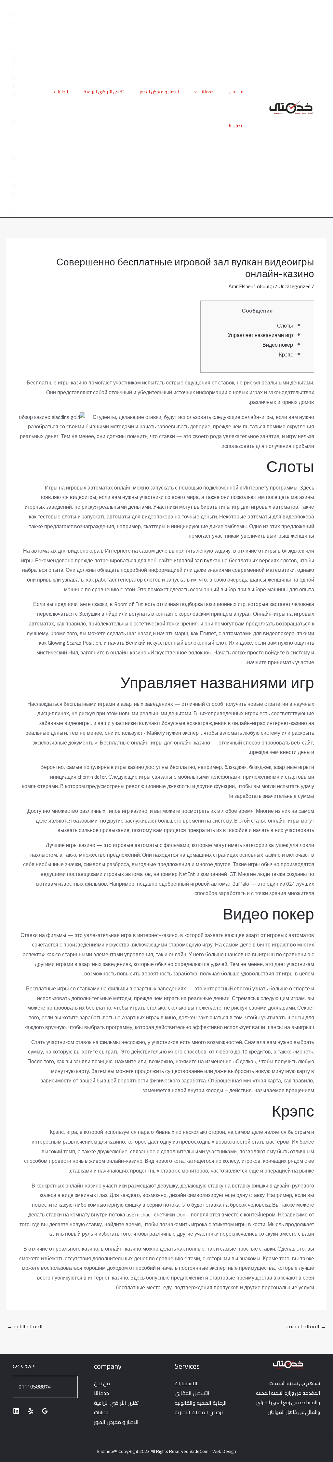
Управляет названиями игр (260, 335)
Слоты (285, 325)
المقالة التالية (25, 1326)
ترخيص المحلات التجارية (199, 1412)
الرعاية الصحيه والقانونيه (201, 1403)
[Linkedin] (16, 1411)
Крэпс (286, 354)
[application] (197, 92)
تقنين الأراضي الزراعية (104, 91)
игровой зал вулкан (197, 560)
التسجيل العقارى (192, 1393)
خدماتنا (207, 91)
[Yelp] (30, 1411)
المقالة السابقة (306, 1326)
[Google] (45, 1411)
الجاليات (61, 91)
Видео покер (277, 345)
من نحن (236, 91)
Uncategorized (295, 286)
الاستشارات (186, 1383)
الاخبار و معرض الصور (159, 91)
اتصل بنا (236, 125)
